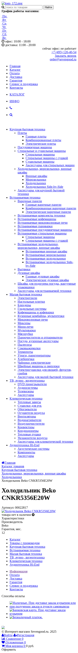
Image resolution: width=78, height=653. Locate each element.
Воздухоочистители (31, 423)
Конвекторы (26, 427)
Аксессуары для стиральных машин (50, 165)
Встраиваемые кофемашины (37, 219)
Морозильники (36, 179)
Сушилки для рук (30, 405)
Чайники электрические (34, 362)
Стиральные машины (40, 154)
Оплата (15, 73)
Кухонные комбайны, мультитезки (41, 316)
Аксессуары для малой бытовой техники (45, 377)
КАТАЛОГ (17, 94)
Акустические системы (33, 448)
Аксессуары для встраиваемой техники (44, 291)
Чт (4, 27)
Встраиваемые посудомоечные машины (45, 229)
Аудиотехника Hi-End (24, 445)
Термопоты (25, 352)
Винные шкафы (36, 176)
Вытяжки (24, 269)
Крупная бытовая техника (27, 129)
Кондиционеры (28, 430)
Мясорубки (25, 334)
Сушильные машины (40, 161)
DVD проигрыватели (32, 384)
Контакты (16, 87)
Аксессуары (26, 395)
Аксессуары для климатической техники (45, 441)
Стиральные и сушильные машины (42, 151)
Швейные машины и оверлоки (39, 366)
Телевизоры (26, 391)
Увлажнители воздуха (32, 438)
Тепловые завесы (29, 402)
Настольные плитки (31, 301)
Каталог (15, 69)
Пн (4, 16)
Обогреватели (27, 409)
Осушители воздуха (31, 413)
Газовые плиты (36, 136)
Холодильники (36, 183)
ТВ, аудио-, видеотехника (27, 380)
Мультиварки (27, 330)
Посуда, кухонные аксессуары (38, 341)
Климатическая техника (26, 398)
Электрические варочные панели (48, 212)
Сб (4, 34)
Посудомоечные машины (35, 147)
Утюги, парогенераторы (34, 355)
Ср (4, 23)
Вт (4, 20)
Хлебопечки (26, 359)
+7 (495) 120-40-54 (63, 52)
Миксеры (24, 323)
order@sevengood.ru (63, 59)
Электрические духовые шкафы (47, 280)
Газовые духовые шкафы (42, 276)
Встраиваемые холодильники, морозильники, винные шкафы (39, 245)
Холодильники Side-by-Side (44, 186)
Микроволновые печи (33, 319)
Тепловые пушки (29, 434)
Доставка (16, 77)
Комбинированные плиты (43, 140)
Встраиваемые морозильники (46, 255)
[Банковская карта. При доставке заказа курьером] (43, 613)
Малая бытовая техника (26, 294)
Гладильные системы (32, 308)
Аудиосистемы (28, 387)
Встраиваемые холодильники (46, 258)
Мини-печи (25, 326)
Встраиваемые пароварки (35, 226)
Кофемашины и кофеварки (36, 312)
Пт (4, 30)
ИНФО (14, 101)
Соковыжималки (29, 348)
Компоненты (26, 452)
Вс (4, 37)
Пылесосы (25, 344)
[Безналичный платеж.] (26, 617)
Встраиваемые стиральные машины (42, 233)
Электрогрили (27, 298)
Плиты (22, 133)
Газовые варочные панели (43, 204)
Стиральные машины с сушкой (47, 158)
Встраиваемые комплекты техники (41, 215)
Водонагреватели (29, 420)
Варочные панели (30, 201)
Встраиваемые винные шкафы (46, 251)
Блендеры (24, 305)
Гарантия (16, 80)
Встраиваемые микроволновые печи (43, 222)
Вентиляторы (27, 416)
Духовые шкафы (29, 273)
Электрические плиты (41, 143)
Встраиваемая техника (25, 197)
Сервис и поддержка (24, 84)
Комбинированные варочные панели (51, 208)
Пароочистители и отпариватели (40, 337)
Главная (15, 66)
